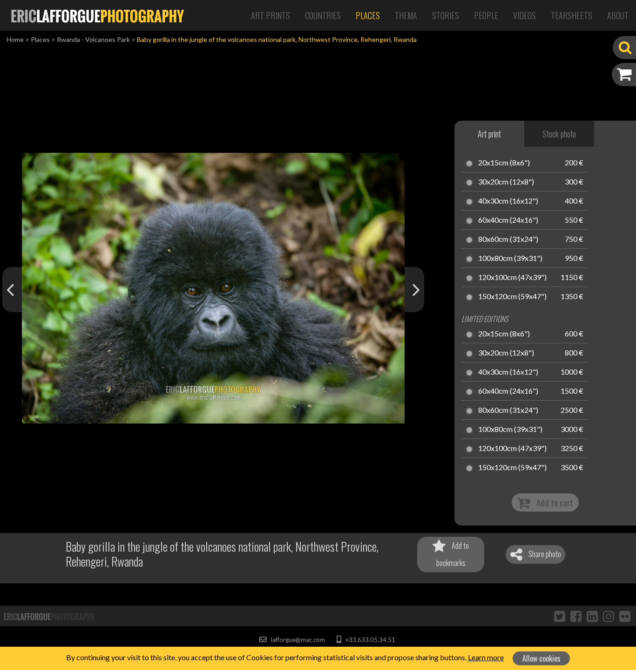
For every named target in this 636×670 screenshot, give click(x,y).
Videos (524, 15)
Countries (323, 15)
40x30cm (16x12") (508, 201)
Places (368, 15)
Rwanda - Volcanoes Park (93, 39)
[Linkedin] (592, 616)
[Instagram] (608, 616)
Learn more (486, 657)
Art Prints (270, 15)
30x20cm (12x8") (506, 182)
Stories (445, 15)
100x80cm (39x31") (510, 258)
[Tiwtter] (559, 616)
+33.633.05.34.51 (369, 639)
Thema (406, 15)
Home (15, 39)
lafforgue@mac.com (297, 639)
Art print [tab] (489, 134)
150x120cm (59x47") (512, 297)
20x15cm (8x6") (504, 163)
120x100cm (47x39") (512, 277)
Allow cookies (541, 658)
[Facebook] (576, 616)
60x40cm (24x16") (508, 220)
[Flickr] (624, 616)
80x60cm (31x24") (508, 239)
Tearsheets (571, 15)
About (618, 15)
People (486, 15)
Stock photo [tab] (559, 134)
